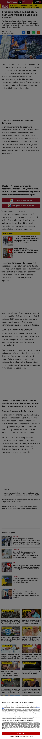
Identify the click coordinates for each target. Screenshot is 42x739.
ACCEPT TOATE (21, 733)
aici (15, 714)
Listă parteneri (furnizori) (7, 730)
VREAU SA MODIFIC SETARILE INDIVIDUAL (21, 736)
